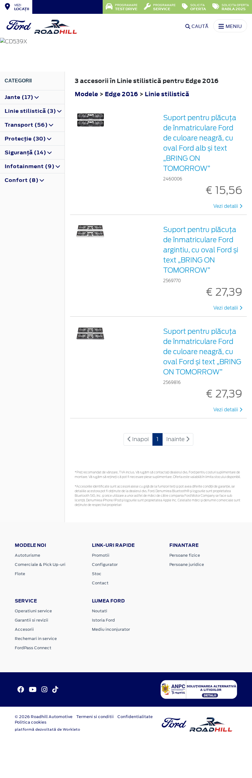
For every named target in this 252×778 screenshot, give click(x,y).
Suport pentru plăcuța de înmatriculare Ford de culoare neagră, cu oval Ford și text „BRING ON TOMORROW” (202, 351)
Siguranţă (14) (26, 152)
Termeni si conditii (95, 717)
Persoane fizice (184, 555)
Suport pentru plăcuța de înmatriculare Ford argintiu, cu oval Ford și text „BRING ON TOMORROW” (200, 250)
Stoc (96, 574)
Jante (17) (19, 97)
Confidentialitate (135, 717)
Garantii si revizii (31, 620)
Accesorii (24, 629)
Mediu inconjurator (111, 629)
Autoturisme (27, 555)
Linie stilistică (167, 94)
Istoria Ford (103, 620)
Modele (86, 94)
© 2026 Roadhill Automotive (44, 717)
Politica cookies (30, 722)
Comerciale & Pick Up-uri (40, 564)
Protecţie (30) (26, 138)
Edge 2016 (121, 94)
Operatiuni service (33, 611)
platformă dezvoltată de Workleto (47, 729)
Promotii (100, 555)
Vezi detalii (226, 206)
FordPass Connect (33, 648)
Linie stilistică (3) (31, 111)
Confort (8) (22, 180)
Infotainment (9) (30, 166)
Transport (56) (27, 124)
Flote (20, 574)
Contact (100, 583)
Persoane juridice (186, 564)
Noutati (99, 611)
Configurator (105, 564)
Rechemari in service (36, 639)
